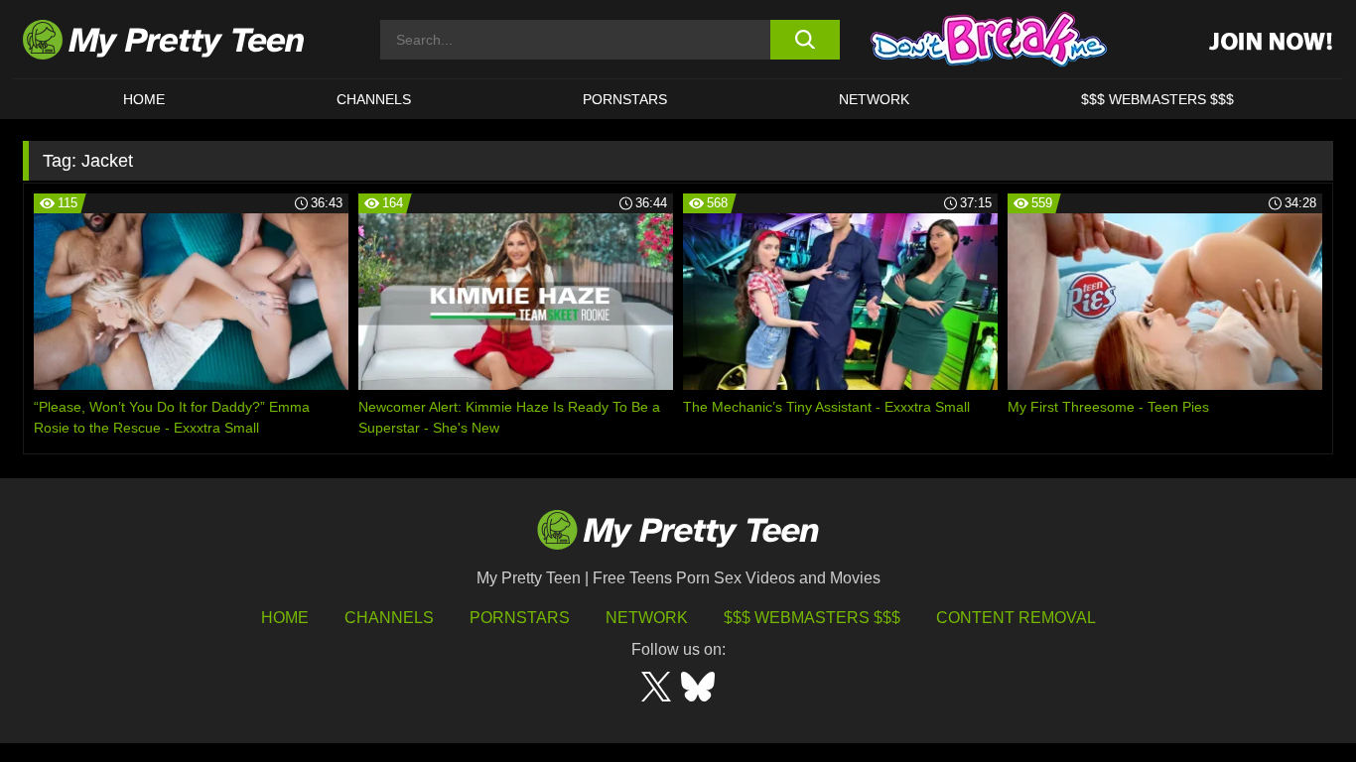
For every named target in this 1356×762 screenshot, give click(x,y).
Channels (389, 617)
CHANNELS (374, 99)
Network (874, 99)
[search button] (804, 40)
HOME (144, 99)
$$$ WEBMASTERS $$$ (1157, 99)
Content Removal (1016, 617)
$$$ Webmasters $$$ (812, 617)
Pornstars (625, 99)
